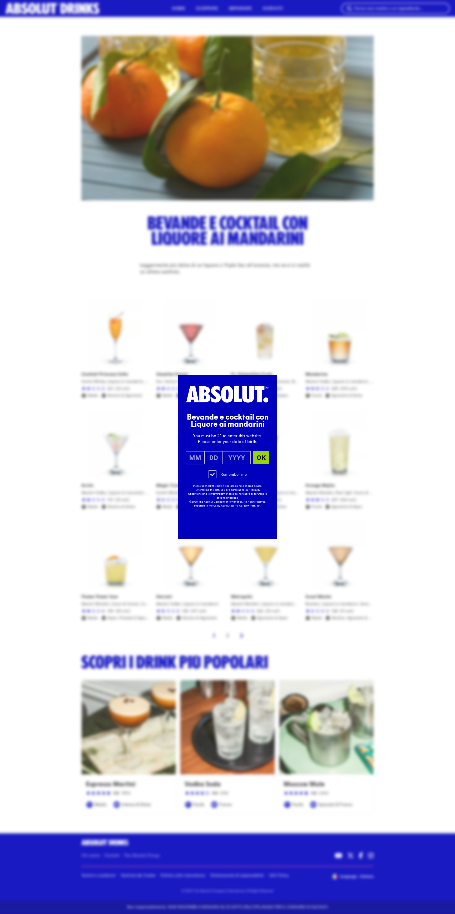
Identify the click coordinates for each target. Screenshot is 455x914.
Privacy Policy (216, 493)
